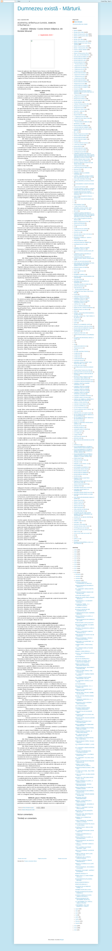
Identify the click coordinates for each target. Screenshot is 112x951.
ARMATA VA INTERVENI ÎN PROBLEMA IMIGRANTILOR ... (84, 761)
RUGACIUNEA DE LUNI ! (80, 60)
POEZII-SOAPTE (78, 458)
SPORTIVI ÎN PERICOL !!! (81, 884)
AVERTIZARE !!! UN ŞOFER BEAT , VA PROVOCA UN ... (84, 642)
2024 (75, 349)
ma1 (75, 537)
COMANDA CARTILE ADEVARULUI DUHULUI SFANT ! (82, 254)
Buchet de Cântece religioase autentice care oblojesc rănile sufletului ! (83, 377)
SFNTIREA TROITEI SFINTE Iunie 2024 (83, 492)
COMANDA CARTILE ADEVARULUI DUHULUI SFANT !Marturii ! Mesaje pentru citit (84, 258)
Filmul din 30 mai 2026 (79, 425)
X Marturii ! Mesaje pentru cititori (81, 104)
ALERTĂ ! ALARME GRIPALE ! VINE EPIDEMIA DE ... (83, 671)
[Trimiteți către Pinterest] (44, 808)
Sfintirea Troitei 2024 (79, 502)
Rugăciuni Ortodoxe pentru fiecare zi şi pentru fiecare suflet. (83, 481)
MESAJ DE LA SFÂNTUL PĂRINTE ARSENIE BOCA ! (83, 861)
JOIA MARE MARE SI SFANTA (81, 429)
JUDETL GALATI (78, 321)
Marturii (23, 809)
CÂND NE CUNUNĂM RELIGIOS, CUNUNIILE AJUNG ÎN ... (83, 751)
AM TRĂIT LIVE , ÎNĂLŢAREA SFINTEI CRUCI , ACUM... (84, 778)
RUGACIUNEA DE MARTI (80, 72)
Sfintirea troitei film (78, 504)
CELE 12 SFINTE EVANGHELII (81, 306)
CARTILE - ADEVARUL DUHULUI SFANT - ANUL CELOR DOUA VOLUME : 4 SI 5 (84, 176)
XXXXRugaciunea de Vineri (80, 528)
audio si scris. (77, 531)
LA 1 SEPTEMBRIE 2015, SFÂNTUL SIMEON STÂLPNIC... (83, 902)
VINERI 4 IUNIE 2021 (79, 520)
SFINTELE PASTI (78, 485)
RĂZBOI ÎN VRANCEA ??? (81, 873)
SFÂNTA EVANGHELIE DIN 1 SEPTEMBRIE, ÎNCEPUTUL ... (83, 899)
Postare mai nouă (22, 858)
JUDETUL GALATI (78, 431)
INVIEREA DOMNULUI (79, 427)
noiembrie (77, 576)
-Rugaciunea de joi (78, 348)
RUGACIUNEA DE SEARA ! (80, 470)
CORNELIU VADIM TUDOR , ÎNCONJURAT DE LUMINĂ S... (83, 765)
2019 (75, 564)
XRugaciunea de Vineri (79, 225)
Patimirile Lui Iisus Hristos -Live (81, 463)
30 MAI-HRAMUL (78, 102)
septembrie (78, 580)
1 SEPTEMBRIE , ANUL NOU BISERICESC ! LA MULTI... (82, 905)
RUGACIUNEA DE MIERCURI (81, 56)
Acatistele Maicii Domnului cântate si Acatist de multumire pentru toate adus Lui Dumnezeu (84, 92)
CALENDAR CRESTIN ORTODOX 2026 (83, 381)
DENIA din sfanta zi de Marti (80, 267)
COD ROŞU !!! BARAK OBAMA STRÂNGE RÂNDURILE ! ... (82, 708)
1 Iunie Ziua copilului (79, 144)
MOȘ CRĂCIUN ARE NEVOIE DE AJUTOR (84, 440)
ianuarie (77, 923)
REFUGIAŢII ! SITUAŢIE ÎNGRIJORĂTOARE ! (80, 798)
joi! (74, 535)
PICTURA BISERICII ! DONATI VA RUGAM (84, 184)
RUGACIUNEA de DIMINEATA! (81, 472)
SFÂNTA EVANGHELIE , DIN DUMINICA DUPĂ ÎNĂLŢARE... (84, 668)
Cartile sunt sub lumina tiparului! (81, 261)
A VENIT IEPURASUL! (79, 358)
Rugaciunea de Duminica (80, 186)
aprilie (77, 917)
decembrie (78, 574)
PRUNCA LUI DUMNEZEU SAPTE (82, 324)
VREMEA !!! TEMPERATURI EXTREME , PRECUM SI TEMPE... (84, 728)
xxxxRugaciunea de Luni (80, 244)
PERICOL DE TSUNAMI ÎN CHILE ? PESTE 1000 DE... (83, 690)
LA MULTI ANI (77, 434)
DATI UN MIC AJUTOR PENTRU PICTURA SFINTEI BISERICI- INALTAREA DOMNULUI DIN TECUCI (84, 264)
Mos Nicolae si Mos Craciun (80, 109)
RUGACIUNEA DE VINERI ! (80, 139)
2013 (75, 927)
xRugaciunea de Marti (79, 97)
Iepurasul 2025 (77, 120)
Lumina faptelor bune (79, 271)
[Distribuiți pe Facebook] (42, 808)
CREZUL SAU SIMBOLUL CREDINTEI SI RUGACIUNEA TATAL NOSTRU (83, 400)
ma (74, 226)
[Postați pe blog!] (39, 808)
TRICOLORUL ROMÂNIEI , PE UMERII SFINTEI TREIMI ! (84, 625)
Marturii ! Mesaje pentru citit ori (81, 53)
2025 (75, 552)
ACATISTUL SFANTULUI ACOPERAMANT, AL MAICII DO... (83, 583)
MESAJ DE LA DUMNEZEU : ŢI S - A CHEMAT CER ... (83, 686)
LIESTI (75, 322)
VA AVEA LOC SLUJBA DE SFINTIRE (82, 517)
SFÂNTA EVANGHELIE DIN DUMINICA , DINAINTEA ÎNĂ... (84, 791)
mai (76, 915)
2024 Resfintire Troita (79, 204)
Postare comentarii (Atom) (30, 861)
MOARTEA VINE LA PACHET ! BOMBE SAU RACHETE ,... (84, 693)
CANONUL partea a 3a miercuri (81, 397)
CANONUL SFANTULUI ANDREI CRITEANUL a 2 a (81, 384)
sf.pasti (75, 540)
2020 (75, 562)
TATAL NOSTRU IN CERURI (80, 509)
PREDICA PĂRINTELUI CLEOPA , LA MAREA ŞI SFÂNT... (84, 781)
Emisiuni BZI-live (78, 146)
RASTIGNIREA (77, 465)
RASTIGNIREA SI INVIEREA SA (81, 467)
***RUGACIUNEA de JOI (80, 64)
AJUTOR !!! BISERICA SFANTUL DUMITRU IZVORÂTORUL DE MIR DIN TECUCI (84, 189)
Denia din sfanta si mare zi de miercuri (83, 234)
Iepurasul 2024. (77, 171)
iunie (76, 913)
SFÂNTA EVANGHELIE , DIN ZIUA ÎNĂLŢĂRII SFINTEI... (83, 785)
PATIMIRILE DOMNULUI (79, 274)
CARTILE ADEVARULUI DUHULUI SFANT (84, 180)
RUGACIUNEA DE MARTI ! (80, 80)
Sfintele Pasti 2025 (78, 500)
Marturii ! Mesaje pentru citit (80, 46)
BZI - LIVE (76, 132)
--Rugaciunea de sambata (80, 67)
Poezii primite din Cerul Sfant (81, 100)
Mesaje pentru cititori (30, 809)
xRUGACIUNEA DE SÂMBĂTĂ (81, 161)
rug (75, 344)
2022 (75, 558)
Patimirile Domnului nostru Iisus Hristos (83, 326)
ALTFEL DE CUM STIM (79, 365)
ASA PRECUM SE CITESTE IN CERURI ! (83, 367)
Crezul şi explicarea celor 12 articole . (83, 409)
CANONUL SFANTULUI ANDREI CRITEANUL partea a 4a (81, 301)
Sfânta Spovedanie (78, 507)
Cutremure (76, 51)
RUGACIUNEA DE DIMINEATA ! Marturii (83, 328)
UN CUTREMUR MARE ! (81, 705)
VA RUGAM (76, 519)
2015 (75, 572)
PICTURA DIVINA (78, 279)
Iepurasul (76, 269)
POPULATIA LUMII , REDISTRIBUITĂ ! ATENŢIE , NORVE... (84, 814)
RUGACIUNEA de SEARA (80, 474)
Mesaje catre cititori (78, 39)
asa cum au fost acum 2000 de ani (82, 529)
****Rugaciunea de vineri (80, 116)
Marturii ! (76, 37)
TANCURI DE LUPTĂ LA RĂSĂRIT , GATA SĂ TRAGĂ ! (83, 703)
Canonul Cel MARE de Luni (80, 405)
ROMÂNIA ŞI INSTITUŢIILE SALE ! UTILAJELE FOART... (83, 722)
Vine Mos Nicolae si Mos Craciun (82, 526)
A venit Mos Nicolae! (79, 360)
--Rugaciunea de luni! (79, 69)
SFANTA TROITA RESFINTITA (81, 484)
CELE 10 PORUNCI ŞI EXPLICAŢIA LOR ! (84, 251)
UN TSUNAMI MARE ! (80, 684)
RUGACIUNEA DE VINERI (80, 58)
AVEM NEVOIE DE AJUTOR (80, 296)
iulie (76, 911)
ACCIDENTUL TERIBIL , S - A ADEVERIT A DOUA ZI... (82, 605)
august (77, 909)
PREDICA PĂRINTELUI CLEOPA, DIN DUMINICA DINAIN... (84, 788)
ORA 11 (76, 272)
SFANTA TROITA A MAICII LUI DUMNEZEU (84, 334)
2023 (75, 556)
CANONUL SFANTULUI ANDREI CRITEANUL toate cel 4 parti (81, 387)
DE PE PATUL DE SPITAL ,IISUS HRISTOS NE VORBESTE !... (83, 661)
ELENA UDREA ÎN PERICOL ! (82, 882)
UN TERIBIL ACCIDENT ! (81, 607)
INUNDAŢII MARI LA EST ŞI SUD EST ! (84, 622)
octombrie (77, 578)
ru (74, 342)
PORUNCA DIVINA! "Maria (80, 460)
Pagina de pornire (42, 858)
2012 (75, 930)
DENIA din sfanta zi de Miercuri (81, 309)
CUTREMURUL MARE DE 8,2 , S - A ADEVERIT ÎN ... (83, 700)
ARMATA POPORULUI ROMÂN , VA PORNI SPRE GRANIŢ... (83, 732)
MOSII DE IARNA (78, 235)
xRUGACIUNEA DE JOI (79, 240)
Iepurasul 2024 (77, 169)
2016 (75, 570)
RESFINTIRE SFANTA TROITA (81, 469)
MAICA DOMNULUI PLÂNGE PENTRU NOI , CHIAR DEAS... (84, 738)
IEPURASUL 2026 (78, 123)
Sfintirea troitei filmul (79, 505)
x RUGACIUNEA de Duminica (81, 142)
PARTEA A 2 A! (77, 444)
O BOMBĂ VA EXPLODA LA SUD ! (83, 889)
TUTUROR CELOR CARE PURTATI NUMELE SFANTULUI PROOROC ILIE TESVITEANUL (83, 514)
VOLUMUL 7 (77, 522)
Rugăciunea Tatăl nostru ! (80, 333)
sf (74, 201)
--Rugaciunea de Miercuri (80, 74)
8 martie (76, 294)
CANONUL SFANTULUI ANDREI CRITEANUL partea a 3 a (81, 248)
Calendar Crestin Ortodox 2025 (81, 404)
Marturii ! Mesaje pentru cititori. (81, 35)
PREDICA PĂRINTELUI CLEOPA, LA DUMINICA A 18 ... (84, 617)
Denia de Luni (77, 232)
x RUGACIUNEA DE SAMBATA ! (81, 127)
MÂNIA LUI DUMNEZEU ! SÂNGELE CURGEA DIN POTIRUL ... (83, 638)
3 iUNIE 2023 (77, 353)
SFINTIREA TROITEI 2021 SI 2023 (82, 487)
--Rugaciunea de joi (78, 71)
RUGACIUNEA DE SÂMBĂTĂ (81, 87)
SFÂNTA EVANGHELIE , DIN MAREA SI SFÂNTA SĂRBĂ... (84, 804)
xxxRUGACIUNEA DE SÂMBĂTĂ (82, 242)
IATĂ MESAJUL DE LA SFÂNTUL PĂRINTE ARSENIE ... (83, 857)
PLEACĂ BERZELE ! (80, 656)
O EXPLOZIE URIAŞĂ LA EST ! (82, 595)
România (76, 141)
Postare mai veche (62, 858)
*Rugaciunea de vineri (79, 83)
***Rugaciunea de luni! (79, 76)
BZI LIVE (76, 211)
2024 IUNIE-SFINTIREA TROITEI (81, 179)
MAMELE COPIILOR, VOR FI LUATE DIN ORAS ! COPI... (83, 854)
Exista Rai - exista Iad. (79, 111)
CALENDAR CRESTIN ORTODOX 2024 (83, 379)
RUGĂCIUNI (77, 476)
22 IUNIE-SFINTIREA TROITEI (81, 351)
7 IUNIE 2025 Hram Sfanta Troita (82, 118)
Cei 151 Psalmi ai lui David (80, 407)
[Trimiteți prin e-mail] (37, 808)
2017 (75, 568)
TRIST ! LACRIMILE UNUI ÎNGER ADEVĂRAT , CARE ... (83, 848)
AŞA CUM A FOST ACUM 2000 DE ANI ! (83, 372)
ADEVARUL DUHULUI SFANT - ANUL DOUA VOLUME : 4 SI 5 (83, 363)
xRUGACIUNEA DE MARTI (80, 135)
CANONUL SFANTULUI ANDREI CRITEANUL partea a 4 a (81, 298)
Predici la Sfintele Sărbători (80, 49)
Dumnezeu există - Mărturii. (49, 8)
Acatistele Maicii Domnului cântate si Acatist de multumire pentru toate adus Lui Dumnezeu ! (84, 193)
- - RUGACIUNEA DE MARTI (80, 289)
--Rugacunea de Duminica (80, 95)
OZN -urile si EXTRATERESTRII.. (82, 55)
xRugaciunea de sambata (80, 105)
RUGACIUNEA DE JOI (79, 62)
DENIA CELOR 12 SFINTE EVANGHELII (83, 307)
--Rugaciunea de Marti (79, 78)
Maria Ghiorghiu (78, 22)
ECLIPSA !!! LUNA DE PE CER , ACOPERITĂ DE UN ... (82, 610)
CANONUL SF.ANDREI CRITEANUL (82, 395)
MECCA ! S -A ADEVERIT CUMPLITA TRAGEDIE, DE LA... (84, 632)
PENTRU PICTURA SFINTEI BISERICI (83, 199)
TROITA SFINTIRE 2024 (79, 511)
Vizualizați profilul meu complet (80, 24)
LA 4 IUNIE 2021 (78, 432)
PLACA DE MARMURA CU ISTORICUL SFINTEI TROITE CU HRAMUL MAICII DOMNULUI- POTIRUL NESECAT (83, 455)
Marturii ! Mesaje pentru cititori (81, 34)
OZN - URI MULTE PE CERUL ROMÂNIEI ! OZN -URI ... (82, 735)
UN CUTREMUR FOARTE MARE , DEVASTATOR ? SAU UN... (83, 678)
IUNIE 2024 (76, 319)
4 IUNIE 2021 (77, 355)
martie (77, 919)
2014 (75, 925)
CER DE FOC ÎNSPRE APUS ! (82, 658)
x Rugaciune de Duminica (80, 165)
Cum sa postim (77, 411)
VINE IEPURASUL (78, 287)
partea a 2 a (77, 538)
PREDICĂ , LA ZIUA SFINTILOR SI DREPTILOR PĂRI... (83, 801)
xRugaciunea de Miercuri (80, 98)
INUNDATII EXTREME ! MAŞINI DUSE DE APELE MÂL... (84, 593)
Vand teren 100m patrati (79, 524)
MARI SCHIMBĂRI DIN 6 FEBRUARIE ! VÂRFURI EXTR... (84, 725)
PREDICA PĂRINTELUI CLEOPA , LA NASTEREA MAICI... (84, 838)
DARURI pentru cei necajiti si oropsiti (83, 413)
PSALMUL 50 (77, 462)
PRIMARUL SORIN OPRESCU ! (82, 651)
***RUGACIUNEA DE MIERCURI (82, 122)
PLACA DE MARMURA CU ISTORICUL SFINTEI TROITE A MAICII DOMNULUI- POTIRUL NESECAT (83, 451)
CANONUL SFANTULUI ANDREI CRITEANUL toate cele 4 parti (81, 390)
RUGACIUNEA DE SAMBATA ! (81, 85)
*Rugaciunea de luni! (79, 107)
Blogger (62, 939)
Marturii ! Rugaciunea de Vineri (81, 221)
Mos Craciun (77, 113)
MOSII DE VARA (78, 438)
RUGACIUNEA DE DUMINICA (81, 81)
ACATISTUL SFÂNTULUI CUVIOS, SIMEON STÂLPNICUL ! (83, 896)
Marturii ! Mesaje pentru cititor (81, 41)
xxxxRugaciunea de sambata (81, 228)
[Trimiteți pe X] (40, 808)
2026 (75, 550)
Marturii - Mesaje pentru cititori (81, 47)
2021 (75, 560)
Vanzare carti (77, 89)
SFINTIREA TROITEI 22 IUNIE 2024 (82, 284)
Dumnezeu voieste (78, 420)
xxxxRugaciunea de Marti (80, 151)
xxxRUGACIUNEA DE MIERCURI (82, 167)
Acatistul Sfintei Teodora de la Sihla (82, 370)
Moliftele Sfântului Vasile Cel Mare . (82, 159)
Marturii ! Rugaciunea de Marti (81, 134)
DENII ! (75, 311)
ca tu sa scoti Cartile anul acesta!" (82, 533)
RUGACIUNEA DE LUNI (79, 148)
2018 (75, 566)
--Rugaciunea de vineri (79, 65)
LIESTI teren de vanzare (79, 436)
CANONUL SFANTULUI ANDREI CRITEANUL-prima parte (81, 393)
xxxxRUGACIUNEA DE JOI (80, 346)
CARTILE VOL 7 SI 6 (79, 304)
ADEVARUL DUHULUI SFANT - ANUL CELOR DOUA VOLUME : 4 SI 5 (83, 208)
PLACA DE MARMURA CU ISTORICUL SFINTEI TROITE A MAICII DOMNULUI (83, 447)
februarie (77, 921)
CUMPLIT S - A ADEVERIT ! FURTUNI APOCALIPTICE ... (84, 808)
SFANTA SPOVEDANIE (79, 223)
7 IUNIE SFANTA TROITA (80, 206)
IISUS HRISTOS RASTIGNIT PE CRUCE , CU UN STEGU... (84, 824)
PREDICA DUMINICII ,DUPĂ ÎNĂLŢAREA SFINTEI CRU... (82, 665)
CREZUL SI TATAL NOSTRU (80, 402)
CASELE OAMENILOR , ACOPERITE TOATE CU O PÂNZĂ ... (84, 821)
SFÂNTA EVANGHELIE (79, 286)
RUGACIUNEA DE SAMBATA (81, 125)
